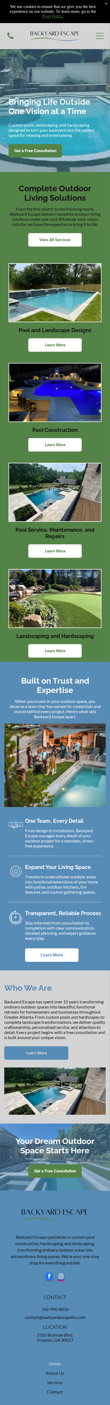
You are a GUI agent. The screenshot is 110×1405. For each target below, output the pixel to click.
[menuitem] (55, 1363)
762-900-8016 (55, 1309)
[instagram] (61, 1277)
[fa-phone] (10, 38)
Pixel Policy (52, 16)
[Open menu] (100, 36)
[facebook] (49, 1277)
